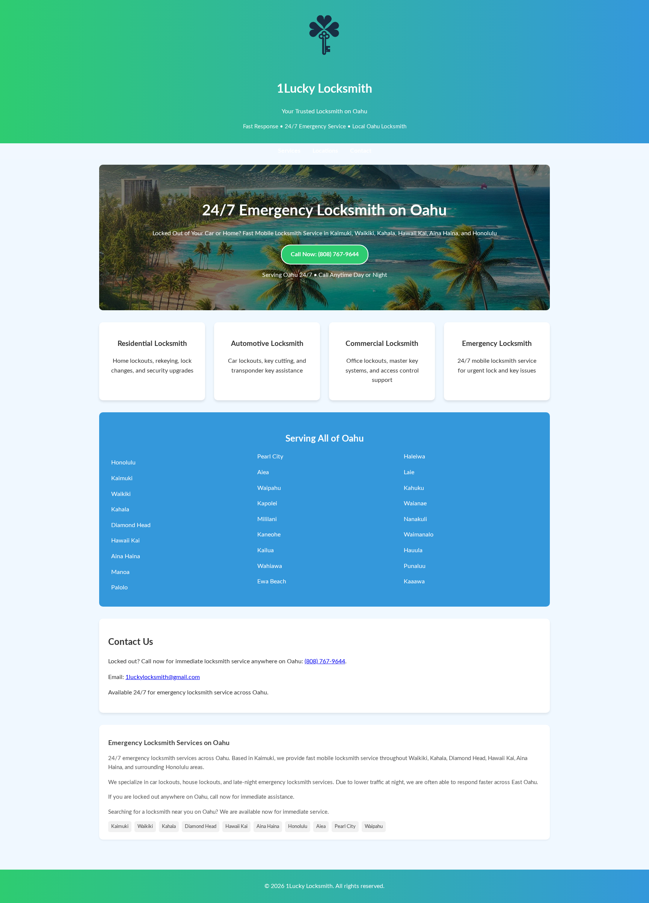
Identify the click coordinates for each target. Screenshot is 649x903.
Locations (325, 151)
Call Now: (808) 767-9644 (325, 254)
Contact (360, 151)
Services (289, 151)
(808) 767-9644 (325, 661)
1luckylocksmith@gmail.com (162, 677)
